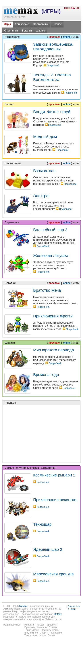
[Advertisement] (37, 422)
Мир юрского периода (53, 350)
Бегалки (27, 30)
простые (54, 36)
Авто (35, 635)
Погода (40, 624)
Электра (40, 196)
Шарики (41, 30)
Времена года (46, 374)
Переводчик (55, 632)
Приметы (29, 627)
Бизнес (57, 24)
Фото (43, 635)
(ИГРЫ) (51, 11)
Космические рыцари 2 (54, 475)
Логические (22, 24)
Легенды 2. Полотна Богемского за (52, 77)
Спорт (43, 632)
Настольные (41, 24)
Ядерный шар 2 (47, 549)
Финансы (42, 627)
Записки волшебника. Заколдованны (53, 46)
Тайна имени (31, 630)
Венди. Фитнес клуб (51, 112)
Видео (51, 635)
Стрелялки (11, 30)
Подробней (53, 65)
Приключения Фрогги (53, 316)
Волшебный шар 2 (50, 230)
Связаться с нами (74, 607)
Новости (29, 624)
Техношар (42, 524)
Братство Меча (47, 290)
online (67, 36)
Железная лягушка (50, 255)
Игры (7, 24)
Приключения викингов (54, 500)
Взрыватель (44, 171)
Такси (27, 635)
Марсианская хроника (53, 574)
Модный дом (45, 136)
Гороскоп (51, 624)
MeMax (23, 606)
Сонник (53, 627)
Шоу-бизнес (31, 632)
